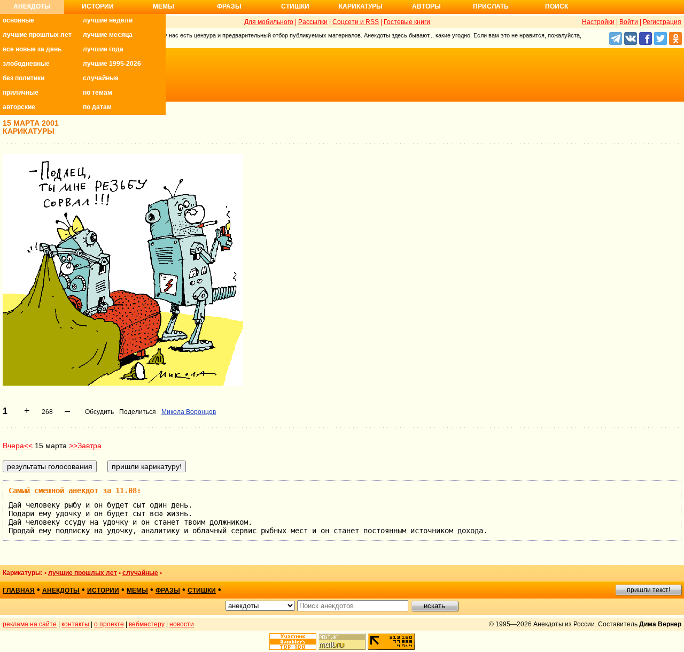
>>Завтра (85, 445)
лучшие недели (108, 20)
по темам (97, 92)
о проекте (109, 624)
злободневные (26, 63)
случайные (101, 78)
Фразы (229, 6)
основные (18, 20)
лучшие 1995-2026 (112, 63)
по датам (97, 107)
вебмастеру (147, 624)
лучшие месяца (108, 35)
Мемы (163, 6)
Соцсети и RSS (355, 22)
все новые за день (32, 49)
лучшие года (103, 49)
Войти (628, 22)
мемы (137, 590)
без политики (23, 78)
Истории (98, 6)
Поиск (556, 6)
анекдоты (61, 590)
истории (103, 590)
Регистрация (662, 22)
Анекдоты (32, 6)
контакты (75, 624)
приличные (20, 92)
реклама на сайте (30, 624)
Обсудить (99, 412)
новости (181, 624)
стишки (202, 590)
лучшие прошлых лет (37, 35)
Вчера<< (18, 445)
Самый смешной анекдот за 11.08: (75, 490)
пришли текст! (648, 590)
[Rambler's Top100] (292, 641)
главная (19, 590)
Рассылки (313, 22)
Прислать (491, 6)
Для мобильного (268, 22)
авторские (19, 107)
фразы (168, 590)
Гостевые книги (407, 22)
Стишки (295, 6)
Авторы (426, 6)
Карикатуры (361, 6)
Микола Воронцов (188, 412)
